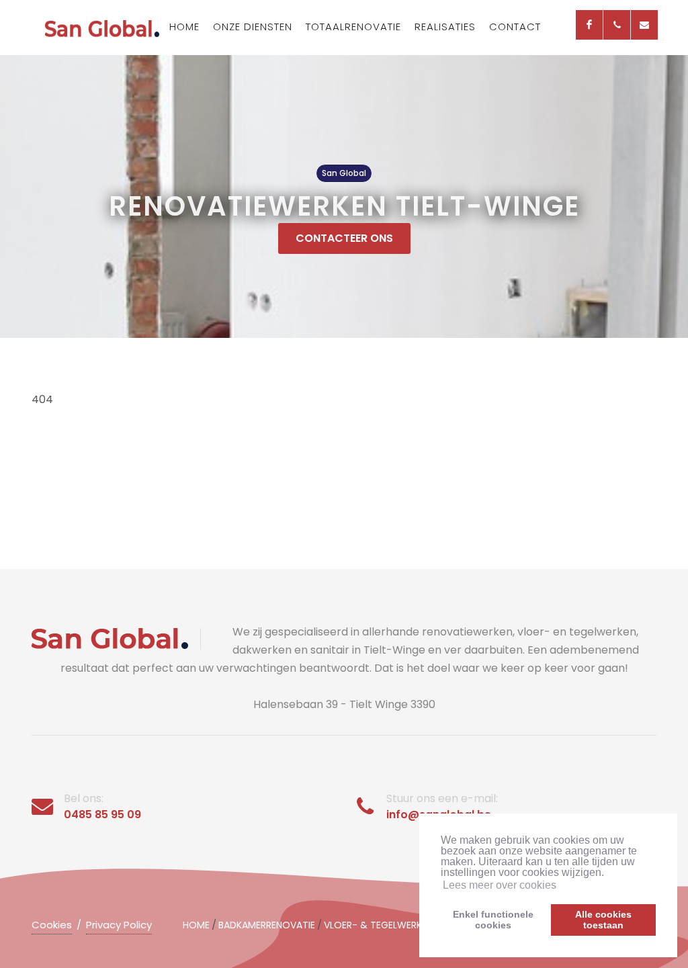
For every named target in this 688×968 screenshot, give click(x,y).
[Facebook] (589, 25)
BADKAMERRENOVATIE (266, 925)
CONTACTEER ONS (344, 238)
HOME (184, 26)
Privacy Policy (119, 925)
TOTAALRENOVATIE (353, 26)
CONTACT (515, 26)
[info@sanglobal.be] (644, 25)
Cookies (52, 925)
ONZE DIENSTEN (252, 26)
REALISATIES (445, 26)
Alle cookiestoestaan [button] (603, 919)
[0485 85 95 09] (616, 25)
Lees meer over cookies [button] (499, 885)
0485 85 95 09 (102, 814)
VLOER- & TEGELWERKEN (378, 925)
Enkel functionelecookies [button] (493, 919)
